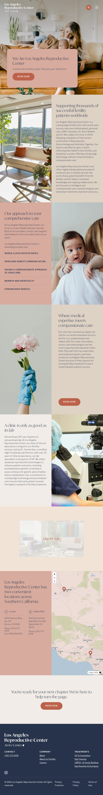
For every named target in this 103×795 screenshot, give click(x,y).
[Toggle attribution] (100, 672)
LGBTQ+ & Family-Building (86, 763)
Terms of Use (92, 784)
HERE (96, 672)
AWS (91, 672)
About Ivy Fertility (48, 759)
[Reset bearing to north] (54, 581)
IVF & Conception (82, 756)
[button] (90, 653)
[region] (77, 623)
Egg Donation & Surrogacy (86, 766)
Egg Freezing (80, 759)
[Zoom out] (54, 578)
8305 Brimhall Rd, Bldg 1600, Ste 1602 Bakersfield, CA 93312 (37, 622)
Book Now (69, 402)
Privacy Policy (76, 784)
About (42, 756)
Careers (43, 763)
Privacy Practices (59, 784)
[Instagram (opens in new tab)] (6, 772)
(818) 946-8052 (15, 634)
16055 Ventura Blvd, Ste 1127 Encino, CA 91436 (13, 621)
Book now (23, 77)
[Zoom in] (54, 574)
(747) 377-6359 (11, 756)
